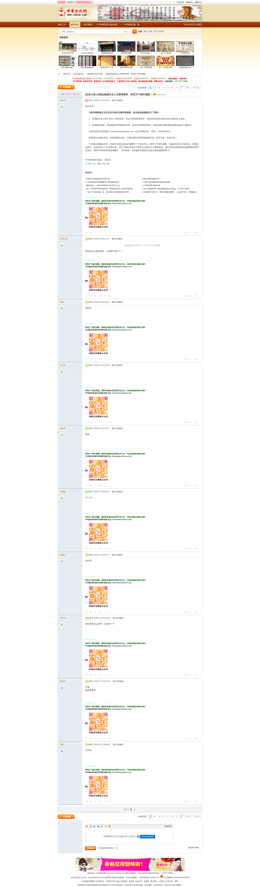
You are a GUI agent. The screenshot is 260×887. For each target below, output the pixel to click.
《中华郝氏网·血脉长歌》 (107, 24)
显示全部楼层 (117, 100)
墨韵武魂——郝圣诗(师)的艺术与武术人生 (103, 185)
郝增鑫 (63, 492)
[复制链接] (161, 95)
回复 (91, 233)
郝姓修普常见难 (126, 67)
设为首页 (180, 2)
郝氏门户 (62, 24)
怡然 (62, 744)
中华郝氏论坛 (59, 74)
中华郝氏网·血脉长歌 (151, 185)
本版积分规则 (193, 848)
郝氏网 (161, 31)
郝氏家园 (88, 24)
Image (94, 826)
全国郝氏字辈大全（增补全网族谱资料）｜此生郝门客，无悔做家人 (170, 192)
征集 (103, 164)
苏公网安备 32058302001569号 (177, 877)
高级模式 (168, 826)
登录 (125, 836)
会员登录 (61, 2)
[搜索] (134, 31)
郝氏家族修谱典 (87, 67)
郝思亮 (63, 428)
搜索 (125, 32)
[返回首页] (130, 11)
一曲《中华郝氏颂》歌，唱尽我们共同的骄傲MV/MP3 (107, 192)
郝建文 (63, 555)
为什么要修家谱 (146, 67)
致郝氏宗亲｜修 (107, 67)
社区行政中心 (78, 74)
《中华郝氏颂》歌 (131, 24)
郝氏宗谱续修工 (67, 67)
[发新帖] (66, 87)
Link (98, 826)
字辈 (155, 31)
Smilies (109, 826)
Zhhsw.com (120, 873)
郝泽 (62, 302)
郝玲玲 (63, 681)
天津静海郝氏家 (107, 53)
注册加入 (132, 836)
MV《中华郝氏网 (165, 67)
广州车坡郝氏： (146, 53)
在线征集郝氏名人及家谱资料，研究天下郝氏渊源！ (126, 74)
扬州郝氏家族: (126, 53)
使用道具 (187, 233)
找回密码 (70, 2)
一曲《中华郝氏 (165, 53)
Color (90, 826)
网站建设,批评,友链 (95, 74)
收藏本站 (189, 2)
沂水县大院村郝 (87, 53)
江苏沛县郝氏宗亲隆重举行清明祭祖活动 (102, 182)
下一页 (195, 88)
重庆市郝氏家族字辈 (151, 179)
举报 (196, 233)
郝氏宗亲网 (99, 203)
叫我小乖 (63, 239)
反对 (109, 296)
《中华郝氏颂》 (185, 53)
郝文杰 (63, 365)
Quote (101, 826)
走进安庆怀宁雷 (67, 53)
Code (105, 826)
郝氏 (145, 31)
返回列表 (142, 88)
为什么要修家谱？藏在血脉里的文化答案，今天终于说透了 (166, 189)
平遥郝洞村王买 (185, 67)
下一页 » (130, 809)
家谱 (150, 31)
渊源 (99, 164)
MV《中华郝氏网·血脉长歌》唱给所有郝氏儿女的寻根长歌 (109, 189)
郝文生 (63, 618)
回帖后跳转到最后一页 (108, 848)
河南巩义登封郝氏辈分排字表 (98, 179)
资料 (108, 164)
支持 (100, 296)
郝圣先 (63, 100)
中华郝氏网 (89, 203)
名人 (94, 164)
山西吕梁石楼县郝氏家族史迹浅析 (156, 182)
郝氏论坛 (75, 24)
